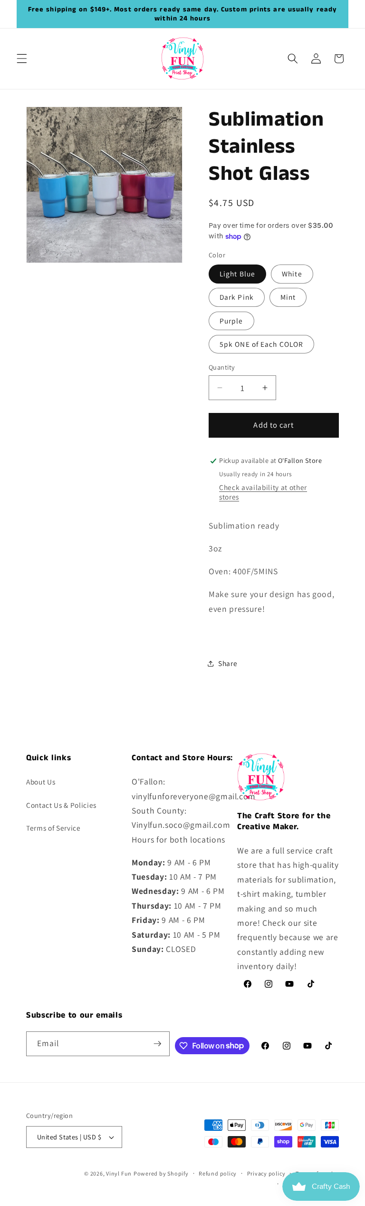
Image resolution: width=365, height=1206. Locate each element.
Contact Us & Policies (61, 805)
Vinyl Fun (119, 1173)
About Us (40, 781)
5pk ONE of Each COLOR (261, 344)
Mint (288, 297)
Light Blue (237, 273)
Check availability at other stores (263, 491)
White (292, 273)
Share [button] (227, 663)
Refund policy (218, 1173)
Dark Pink (237, 297)
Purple (231, 320)
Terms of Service (53, 828)
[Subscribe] (157, 1043)
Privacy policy (266, 1173)
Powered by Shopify (161, 1173)
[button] (21, 58)
